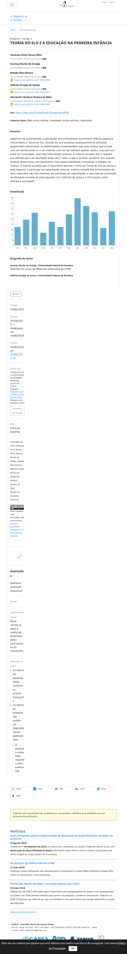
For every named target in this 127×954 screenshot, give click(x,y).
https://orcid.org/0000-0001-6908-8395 (32, 80)
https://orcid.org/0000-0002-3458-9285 (32, 104)
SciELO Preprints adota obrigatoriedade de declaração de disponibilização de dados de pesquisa (61, 837)
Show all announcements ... (24, 912)
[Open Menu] (11, 4)
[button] (20, 789)
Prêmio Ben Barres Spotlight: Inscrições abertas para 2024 (44, 883)
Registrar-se (20, 16)
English (105, 2)
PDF (17, 294)
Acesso (17, 19)
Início (12, 30)
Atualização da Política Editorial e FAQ (32, 863)
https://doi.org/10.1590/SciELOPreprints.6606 (42, 112)
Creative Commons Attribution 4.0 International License (17, 529)
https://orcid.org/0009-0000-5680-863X (32, 92)
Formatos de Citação (17, 410)
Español (112, 2)
